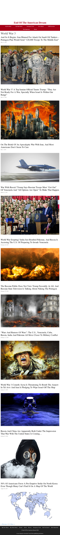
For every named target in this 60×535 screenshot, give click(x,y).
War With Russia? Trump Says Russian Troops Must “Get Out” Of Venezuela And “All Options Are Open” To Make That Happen (30, 188)
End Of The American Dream (30, 22)
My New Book (8, 26)
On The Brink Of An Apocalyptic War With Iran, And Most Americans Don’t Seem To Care (27, 145)
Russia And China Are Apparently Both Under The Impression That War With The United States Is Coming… (28, 432)
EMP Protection (51, 26)
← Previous (4, 524)
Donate (35, 29)
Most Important (26, 29)
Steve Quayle (41, 26)
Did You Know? (46, 527)
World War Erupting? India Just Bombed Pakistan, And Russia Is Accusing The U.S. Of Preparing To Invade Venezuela (29, 241)
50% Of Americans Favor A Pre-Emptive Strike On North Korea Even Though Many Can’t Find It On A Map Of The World (29, 484)
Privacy (30, 527)
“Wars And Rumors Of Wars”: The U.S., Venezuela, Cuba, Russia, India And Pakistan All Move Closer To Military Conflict (29, 333)
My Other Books (19, 26)
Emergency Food (30, 26)
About (25, 527)
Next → (13, 524)
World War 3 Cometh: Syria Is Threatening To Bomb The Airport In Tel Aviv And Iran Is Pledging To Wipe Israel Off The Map (29, 386)
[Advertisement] (30, 10)
